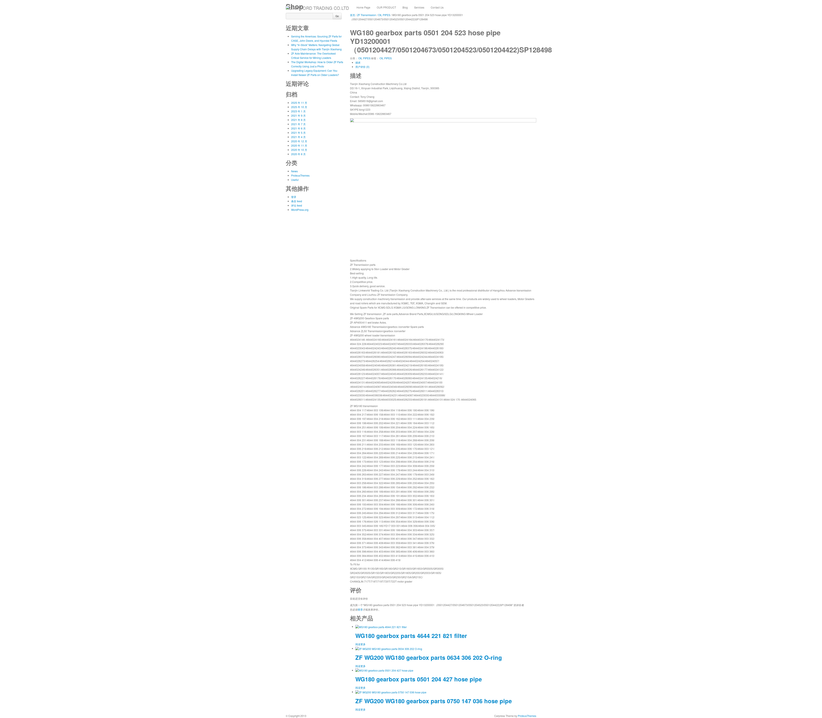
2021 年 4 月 (298, 137)
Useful (295, 179)
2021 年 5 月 (298, 132)
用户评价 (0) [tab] (362, 66)
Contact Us (437, 7)
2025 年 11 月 (299, 102)
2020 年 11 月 (299, 145)
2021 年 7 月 (298, 124)
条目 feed (296, 201)
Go (337, 16)
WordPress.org (299, 209)
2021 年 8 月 (298, 120)
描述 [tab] (357, 62)
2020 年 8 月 (298, 154)
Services (419, 7)
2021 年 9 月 (298, 115)
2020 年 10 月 (299, 150)
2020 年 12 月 (299, 141)
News (294, 171)
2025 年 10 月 (299, 107)
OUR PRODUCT (386, 7)
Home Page (363, 7)
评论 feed (296, 205)
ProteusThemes (300, 175)
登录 (293, 197)
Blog (405, 7)
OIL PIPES (364, 58)
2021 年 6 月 (298, 128)
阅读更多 (360, 644)
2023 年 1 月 (298, 111)
